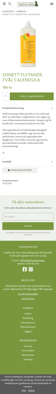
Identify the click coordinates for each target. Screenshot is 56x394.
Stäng (31, 390)
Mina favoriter (28, 327)
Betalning (28, 318)
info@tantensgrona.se (32, 260)
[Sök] (9, 3)
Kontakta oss (28, 322)
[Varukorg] (51, 3)
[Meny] (4, 3)
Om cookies (28, 350)
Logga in (28, 331)
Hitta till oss (28, 298)
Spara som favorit (21, 170)
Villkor (28, 313)
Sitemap (28, 359)
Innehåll (6, 161)
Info (24, 390)
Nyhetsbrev (28, 355)
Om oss (28, 346)
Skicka (28, 226)
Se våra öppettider (28, 293)
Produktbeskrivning (13, 108)
